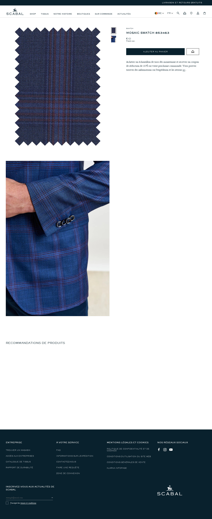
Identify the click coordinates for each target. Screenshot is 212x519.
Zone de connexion (68, 473)
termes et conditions (28, 503)
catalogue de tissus (18, 462)
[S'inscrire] (49, 497)
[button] (178, 13)
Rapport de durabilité (19, 468)
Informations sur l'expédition (74, 456)
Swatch (129, 28)
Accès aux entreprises (20, 456)
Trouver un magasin (18, 450)
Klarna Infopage (117, 468)
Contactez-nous (66, 462)
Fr (169, 13)
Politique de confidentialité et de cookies (128, 450)
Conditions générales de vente (126, 462)
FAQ (58, 450)
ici (184, 69)
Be (160, 13)
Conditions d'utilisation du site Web (129, 456)
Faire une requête (67, 468)
